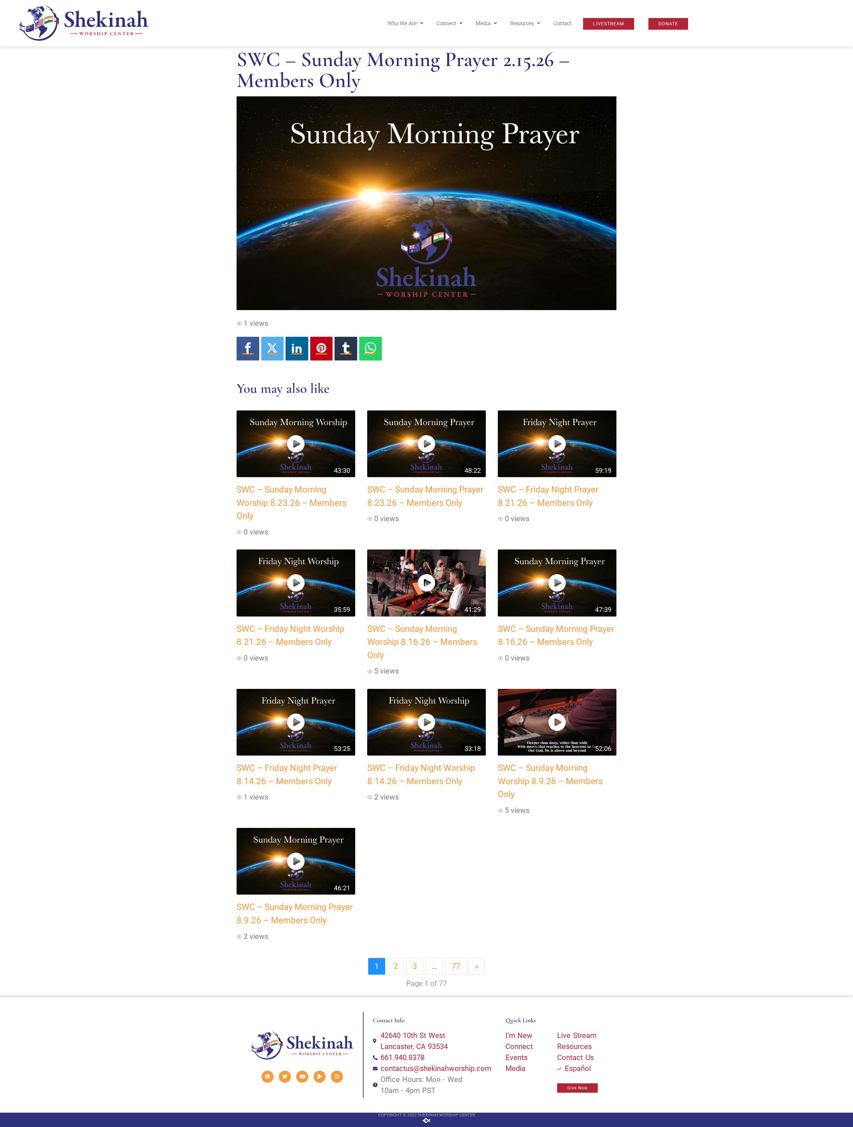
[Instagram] (337, 1077)
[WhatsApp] (370, 348)
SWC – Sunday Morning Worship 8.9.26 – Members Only (550, 781)
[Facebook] (248, 348)
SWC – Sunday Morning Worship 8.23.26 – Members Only (292, 502)
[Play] (320, 1077)
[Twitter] (272, 348)
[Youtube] (302, 1077)
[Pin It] (321, 348)
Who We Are (402, 23)
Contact (562, 23)
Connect (446, 23)
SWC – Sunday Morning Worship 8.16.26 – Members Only (422, 642)
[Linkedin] (297, 348)
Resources (522, 23)
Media (483, 23)
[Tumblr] (346, 348)
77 (455, 966)
